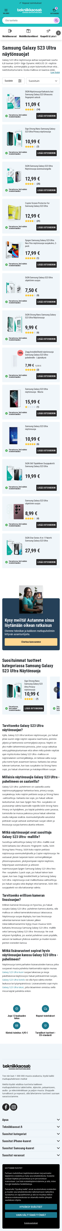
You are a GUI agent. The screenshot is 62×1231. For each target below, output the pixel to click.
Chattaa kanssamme (31, 641)
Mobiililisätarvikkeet (28, 36)
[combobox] (31, 20)
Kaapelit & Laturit (48, 36)
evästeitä (18, 1176)
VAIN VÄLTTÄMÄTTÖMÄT (31, 1215)
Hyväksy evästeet (31, 1206)
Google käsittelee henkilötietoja (18, 1184)
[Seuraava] (58, 33)
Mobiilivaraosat (9, 36)
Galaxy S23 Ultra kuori (13, 972)
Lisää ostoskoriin (46, 116)
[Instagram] (13, 1107)
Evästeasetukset (31, 1223)
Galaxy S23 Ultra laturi (13, 987)
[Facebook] (5, 1107)
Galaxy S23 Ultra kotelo (13, 979)
